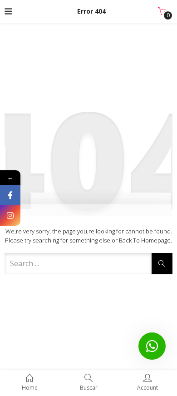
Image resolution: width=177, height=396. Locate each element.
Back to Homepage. (145, 240)
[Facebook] (10, 195)
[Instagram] (10, 215)
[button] (162, 11)
